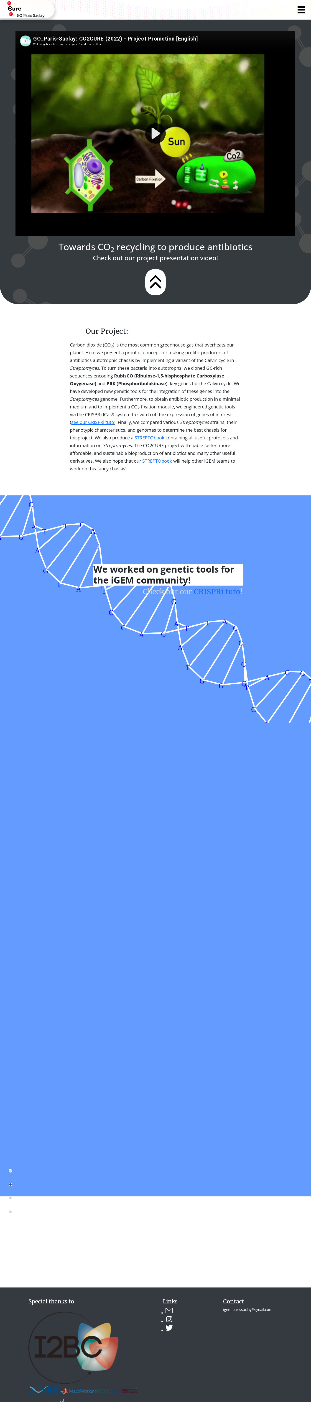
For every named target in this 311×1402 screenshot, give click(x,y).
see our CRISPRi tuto (92, 422)
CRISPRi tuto (217, 591)
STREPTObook (149, 438)
